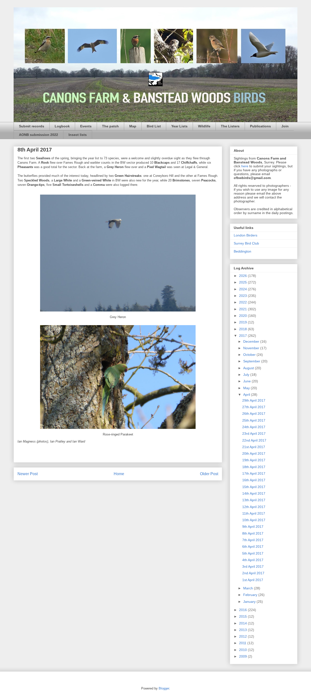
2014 (243, 623)
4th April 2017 (252, 560)
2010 (243, 650)
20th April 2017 (253, 453)
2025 (243, 282)
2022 (243, 302)
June (247, 381)
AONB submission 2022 (38, 135)
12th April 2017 (253, 507)
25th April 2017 (253, 420)
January (250, 602)
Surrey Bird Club (246, 243)
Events (86, 126)
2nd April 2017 (253, 573)
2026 (243, 276)
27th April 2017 (253, 407)
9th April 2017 (252, 526)
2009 (243, 656)
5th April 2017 (252, 553)
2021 (243, 309)
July (246, 375)
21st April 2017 (253, 447)
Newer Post (27, 474)
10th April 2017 (253, 520)
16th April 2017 (253, 480)
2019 (243, 322)
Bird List (154, 126)
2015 (243, 616)
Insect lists (78, 135)
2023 (243, 296)
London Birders (245, 235)
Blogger (164, 688)
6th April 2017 (252, 546)
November (251, 348)
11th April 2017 (253, 513)
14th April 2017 (253, 493)
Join (285, 126)
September (252, 361)
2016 (243, 610)
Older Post (209, 474)
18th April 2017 (253, 467)
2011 (243, 643)
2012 (243, 636)
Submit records (31, 126)
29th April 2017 (253, 400)
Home (119, 474)
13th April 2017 (253, 500)
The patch (110, 126)
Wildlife (204, 126)
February (250, 595)
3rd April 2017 (253, 566)
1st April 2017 (252, 580)
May (247, 388)
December (251, 341)
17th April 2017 (253, 473)
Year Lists (179, 126)
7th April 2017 (252, 540)
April (247, 394)
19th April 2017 (253, 460)
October (250, 355)
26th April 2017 (253, 413)
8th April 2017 (252, 533)
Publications (260, 126)
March (248, 588)
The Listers (230, 126)
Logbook (62, 126)
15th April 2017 (253, 487)
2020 (243, 316)
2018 (243, 329)
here (244, 166)
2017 (243, 336)
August (249, 368)
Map (132, 126)
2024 (243, 289)
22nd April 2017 (254, 440)
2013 (243, 630)
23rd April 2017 (254, 433)
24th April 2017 (253, 427)
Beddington (242, 251)
